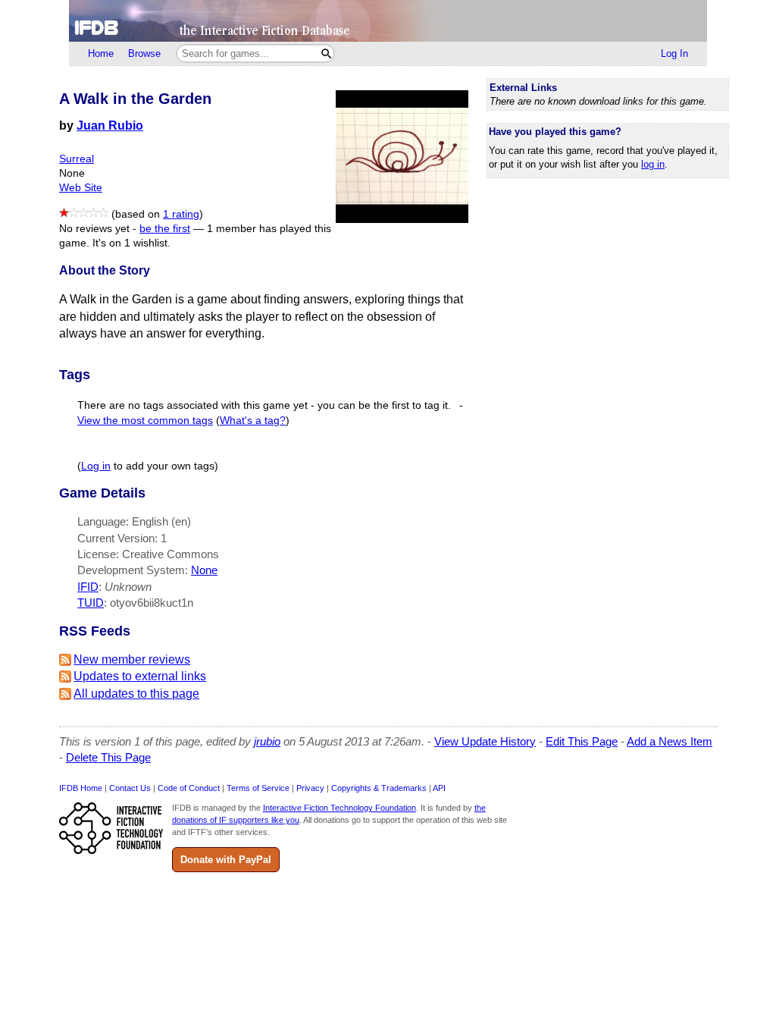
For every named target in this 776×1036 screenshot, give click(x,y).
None (204, 570)
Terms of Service (258, 788)
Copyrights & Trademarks (379, 788)
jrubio (267, 741)
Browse (144, 53)
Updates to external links (140, 676)
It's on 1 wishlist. (131, 243)
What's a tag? (253, 420)
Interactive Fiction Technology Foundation (339, 807)
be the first (164, 228)
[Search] (326, 53)
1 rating (181, 214)
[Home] (388, 21)
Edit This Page (582, 741)
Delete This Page (108, 757)
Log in (96, 466)
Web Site (80, 187)
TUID (90, 602)
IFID (88, 586)
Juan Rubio (110, 125)
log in (653, 164)
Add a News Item (669, 741)
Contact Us (130, 788)
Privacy (310, 788)
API (439, 788)
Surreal (76, 159)
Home (101, 53)
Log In (674, 53)
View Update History (485, 741)
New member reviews (132, 659)
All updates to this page (136, 693)
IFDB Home (80, 788)
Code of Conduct (189, 788)
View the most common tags (145, 420)
